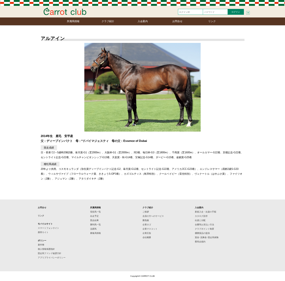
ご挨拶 (145, 212)
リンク (212, 21)
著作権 (41, 245)
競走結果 (94, 220)
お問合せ (177, 21)
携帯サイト (43, 232)
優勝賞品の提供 (202, 233)
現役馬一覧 (95, 212)
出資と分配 (200, 220)
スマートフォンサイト (48, 228)
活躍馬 (93, 229)
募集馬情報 (95, 233)
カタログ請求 (201, 216)
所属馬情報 (73, 21)
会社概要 (146, 237)
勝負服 (145, 220)
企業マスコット (149, 229)
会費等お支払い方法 (204, 224)
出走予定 (94, 216)
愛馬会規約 (200, 241)
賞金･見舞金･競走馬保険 (206, 237)
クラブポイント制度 (204, 229)
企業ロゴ (146, 224)
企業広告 (146, 233)
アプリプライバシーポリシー (52, 257)
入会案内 (143, 21)
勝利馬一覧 (95, 224)
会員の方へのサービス (153, 216)
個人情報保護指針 (46, 249)
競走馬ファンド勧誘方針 (49, 253)
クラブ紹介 (108, 21)
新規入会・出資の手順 (205, 212)
